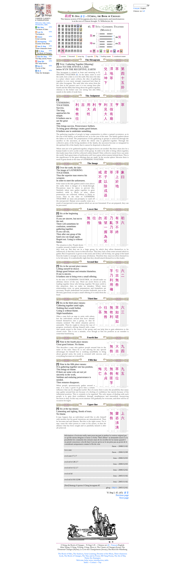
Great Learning (90, 554)
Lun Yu (40, 32)
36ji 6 (114, 488)
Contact (93, 562)
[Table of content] (84, 16)
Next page (124, 498)
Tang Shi (40, 61)
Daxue (39, 37)
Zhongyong (41, 41)
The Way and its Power (91, 556)
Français (114, 545)
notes (91, 560)
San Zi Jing (41, 46)
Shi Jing (40, 27)
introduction (99, 560)
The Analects (78, 554)
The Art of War (119, 556)
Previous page (122, 495)
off (108, 545)
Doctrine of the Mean (105, 554)
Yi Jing (41, 51)
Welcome (80, 560)
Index (86, 562)
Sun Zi (39, 66)
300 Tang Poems (107, 556)
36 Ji (39, 71)
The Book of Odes (65, 554)
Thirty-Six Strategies (92, 558)
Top (99, 562)
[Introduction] (81, 16)
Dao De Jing (42, 56)
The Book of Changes (72, 556)
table (106, 560)
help (86, 560)
